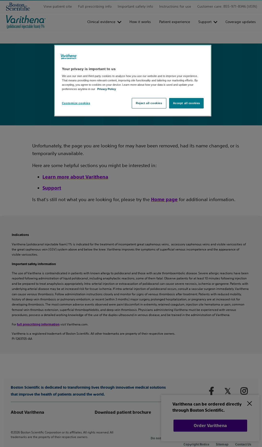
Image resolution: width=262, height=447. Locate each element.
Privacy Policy (106, 89)
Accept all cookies (186, 103)
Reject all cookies (149, 103)
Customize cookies (76, 103)
